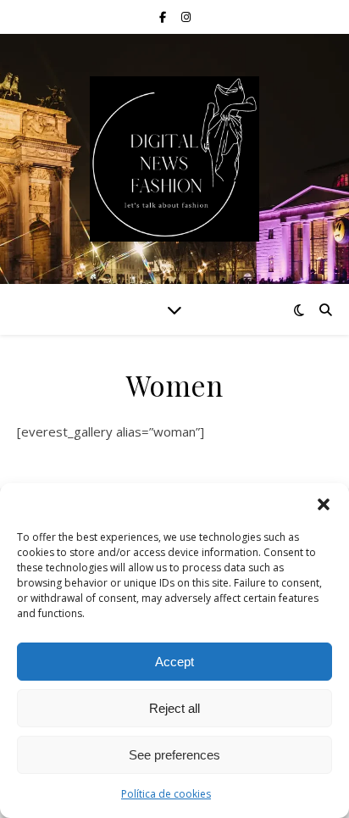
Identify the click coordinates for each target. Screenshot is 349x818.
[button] (323, 504)
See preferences (174, 755)
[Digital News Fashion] (174, 159)
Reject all (174, 708)
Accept (174, 661)
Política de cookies (166, 794)
